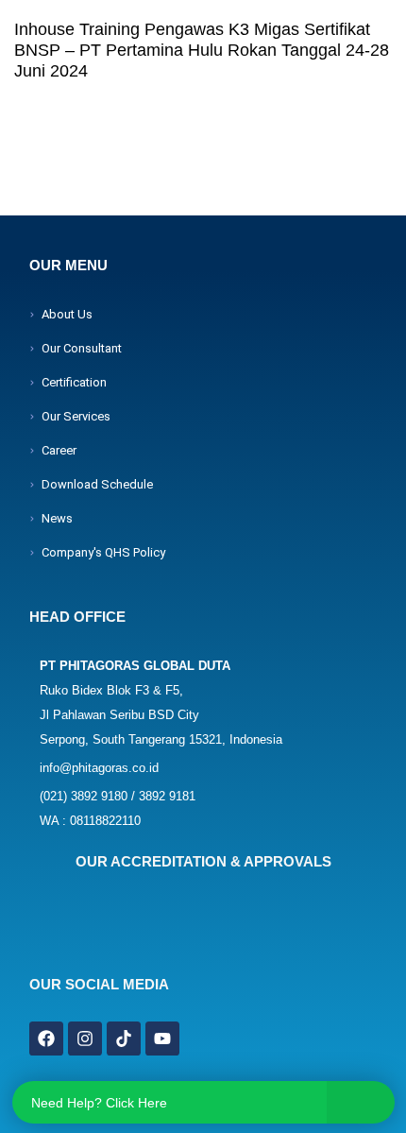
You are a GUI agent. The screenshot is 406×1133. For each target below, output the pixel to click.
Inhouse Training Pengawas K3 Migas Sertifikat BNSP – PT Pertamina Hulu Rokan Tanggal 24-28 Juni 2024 (201, 50)
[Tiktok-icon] (124, 1038)
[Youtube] (162, 1038)
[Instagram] (85, 1038)
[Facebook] (46, 1038)
